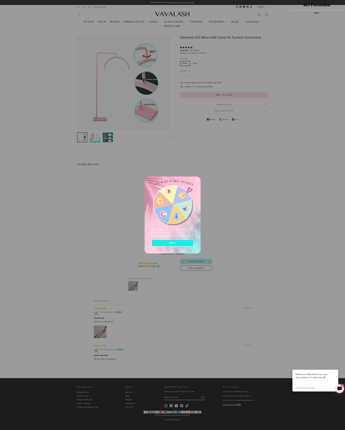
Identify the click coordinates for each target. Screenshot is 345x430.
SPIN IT (172, 243)
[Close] (197, 180)
